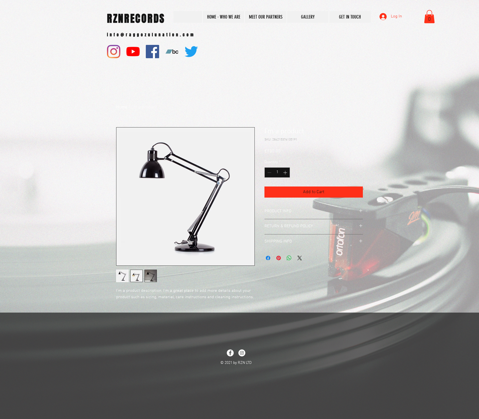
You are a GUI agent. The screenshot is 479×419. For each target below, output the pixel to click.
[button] (429, 16)
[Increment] (285, 172)
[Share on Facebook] (268, 258)
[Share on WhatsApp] (289, 258)
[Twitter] (191, 51)
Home (121, 107)
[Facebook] (152, 51)
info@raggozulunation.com (151, 35)
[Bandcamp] (172, 51)
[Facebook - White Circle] (230, 352)
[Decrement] (268, 172)
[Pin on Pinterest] (278, 258)
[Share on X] (299, 258)
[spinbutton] (277, 172)
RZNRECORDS (136, 18)
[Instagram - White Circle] (241, 352)
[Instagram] (113, 51)
